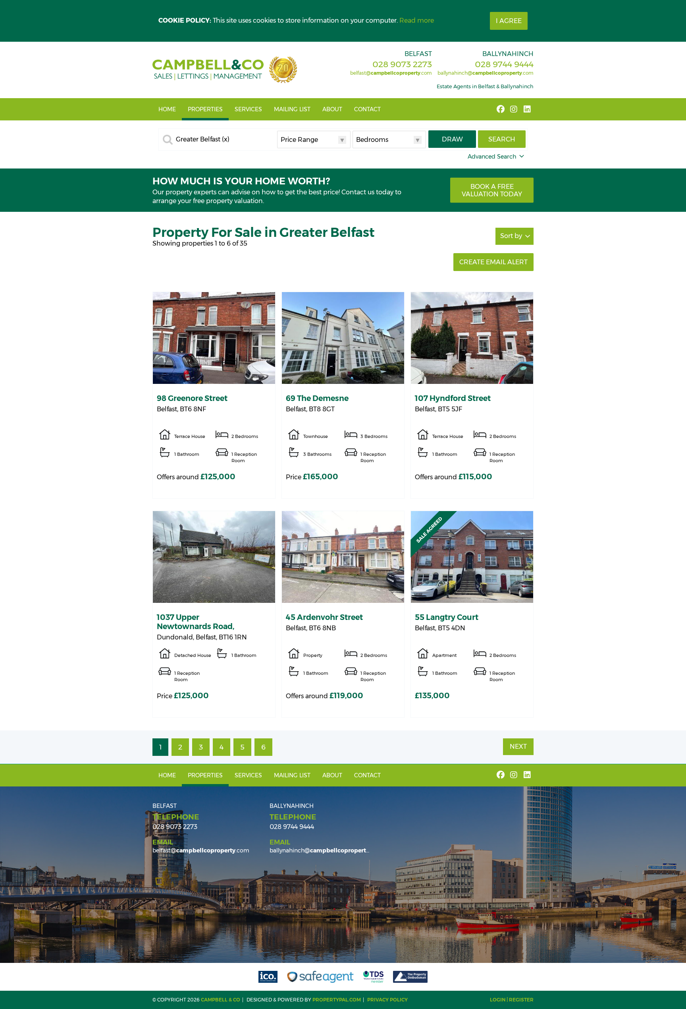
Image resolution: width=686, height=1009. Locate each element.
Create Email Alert (493, 262)
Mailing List (292, 109)
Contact (367, 109)
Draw (452, 139)
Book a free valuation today (492, 190)
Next (518, 746)
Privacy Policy (387, 1000)
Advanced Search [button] (492, 156)
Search (501, 139)
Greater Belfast (202, 139)
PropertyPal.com (336, 1000)
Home (167, 109)
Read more (416, 20)
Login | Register (512, 1000)
